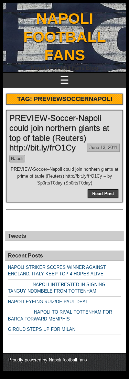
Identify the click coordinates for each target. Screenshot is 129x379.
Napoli (17, 158)
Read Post (103, 193)
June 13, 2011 (103, 147)
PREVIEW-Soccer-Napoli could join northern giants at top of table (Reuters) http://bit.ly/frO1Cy (59, 132)
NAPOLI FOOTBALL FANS (64, 36)
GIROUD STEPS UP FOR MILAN (41, 329)
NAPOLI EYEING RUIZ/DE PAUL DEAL (48, 301)
